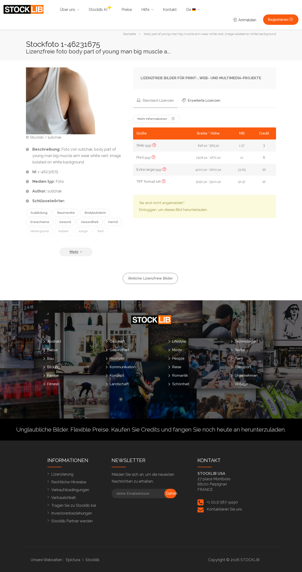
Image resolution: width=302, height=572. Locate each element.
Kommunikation (123, 367)
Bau (50, 358)
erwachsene (39, 222)
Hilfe (145, 9)
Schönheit (180, 384)
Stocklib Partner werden (72, 521)
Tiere (239, 358)
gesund (65, 222)
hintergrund (39, 231)
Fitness (53, 384)
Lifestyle (179, 341)
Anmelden (246, 20)
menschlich (103, 240)
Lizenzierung (62, 474)
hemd (113, 222)
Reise (176, 367)
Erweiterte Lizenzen (203, 100)
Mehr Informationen (153, 119)
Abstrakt (54, 341)
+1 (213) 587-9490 (222, 502)
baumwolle (66, 212)
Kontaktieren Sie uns (224, 509)
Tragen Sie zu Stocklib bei (73, 505)
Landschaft (119, 384)
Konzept (117, 375)
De (189, 9)
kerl (101, 231)
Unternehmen (246, 375)
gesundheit (89, 222)
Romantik (180, 375)
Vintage (241, 384)
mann (54, 240)
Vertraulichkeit (63, 497)
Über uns (67, 9)
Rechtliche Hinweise (68, 482)
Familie (53, 375)
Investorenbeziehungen (71, 513)
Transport (243, 367)
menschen (76, 240)
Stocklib (92, 560)
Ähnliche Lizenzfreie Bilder (150, 278)
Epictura (73, 560)
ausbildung (38, 212)
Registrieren (278, 19)
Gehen (171, 493)
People (178, 358)
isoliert (63, 231)
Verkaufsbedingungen (70, 490)
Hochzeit (117, 358)
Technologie (245, 341)
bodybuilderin (95, 212)
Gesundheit (119, 350)
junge (83, 231)
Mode (177, 350)
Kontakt (170, 9)
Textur (240, 350)
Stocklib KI (98, 9)
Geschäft (117, 341)
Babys (52, 350)
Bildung (53, 367)
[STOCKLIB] (23, 9)
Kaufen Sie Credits (135, 429)
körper (35, 240)
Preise (127, 9)
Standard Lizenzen (158, 100)
